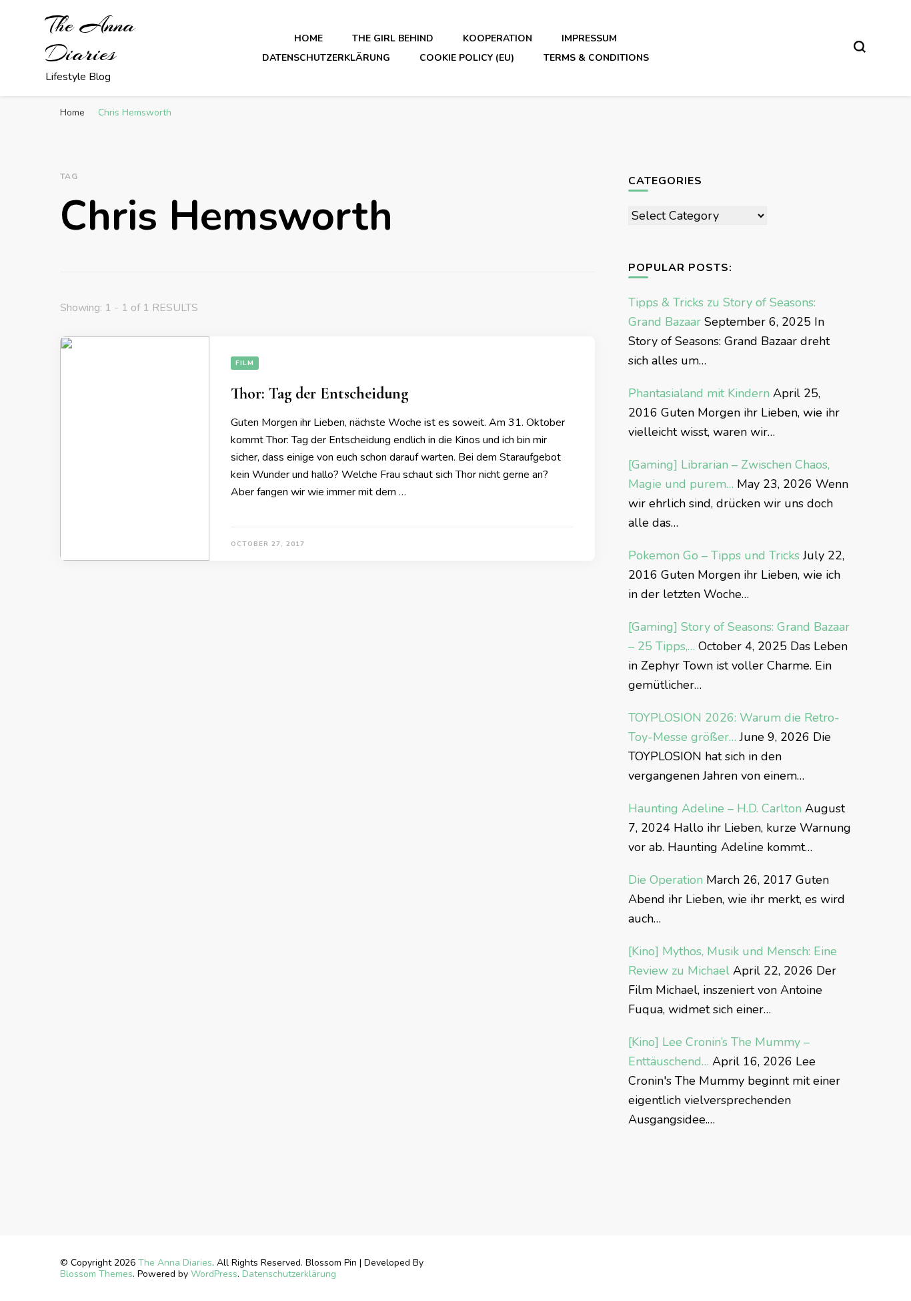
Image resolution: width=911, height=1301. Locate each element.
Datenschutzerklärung (326, 57)
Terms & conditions (596, 57)
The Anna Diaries (90, 39)
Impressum (589, 38)
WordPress (214, 1274)
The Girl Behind (392, 38)
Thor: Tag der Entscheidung (319, 393)
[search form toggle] (860, 47)
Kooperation (497, 38)
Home (308, 38)
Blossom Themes (96, 1274)
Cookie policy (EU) (466, 57)
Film (244, 363)
